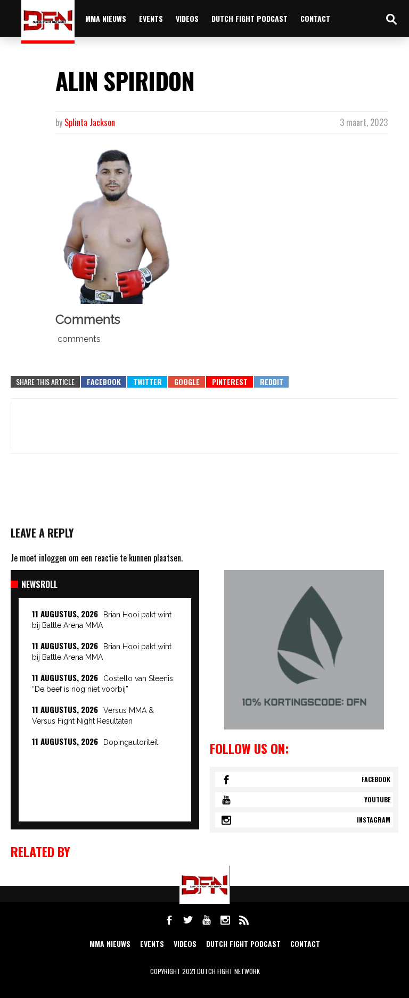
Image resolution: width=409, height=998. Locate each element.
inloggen (53, 557)
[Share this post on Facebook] (103, 382)
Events (151, 18)
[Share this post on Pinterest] (229, 382)
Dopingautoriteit (130, 742)
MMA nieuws (105, 18)
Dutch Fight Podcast (249, 18)
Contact (315, 18)
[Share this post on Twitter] (147, 382)
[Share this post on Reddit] (271, 382)
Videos (187, 18)
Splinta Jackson (89, 122)
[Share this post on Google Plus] (186, 382)
